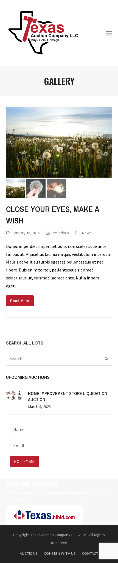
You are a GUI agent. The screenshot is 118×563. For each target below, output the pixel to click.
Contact (90, 553)
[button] (109, 33)
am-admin (60, 232)
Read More (19, 301)
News (87, 232)
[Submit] (106, 358)
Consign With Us (60, 553)
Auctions (29, 553)
